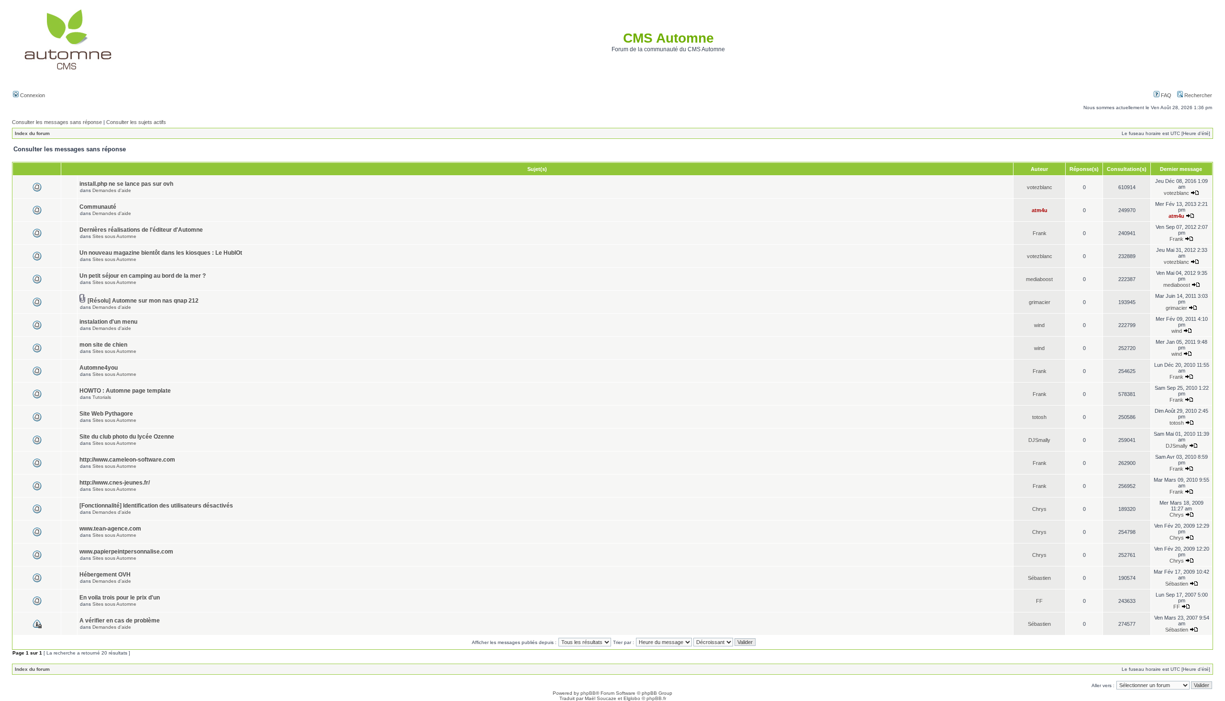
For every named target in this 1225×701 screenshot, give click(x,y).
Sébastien (1039, 578)
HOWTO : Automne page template (125, 390)
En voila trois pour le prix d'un (119, 597)
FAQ (1165, 95)
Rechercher (1197, 95)
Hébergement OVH (105, 574)
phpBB (588, 693)
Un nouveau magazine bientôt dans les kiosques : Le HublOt (160, 252)
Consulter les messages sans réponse (57, 122)
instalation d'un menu (108, 321)
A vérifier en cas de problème (119, 620)
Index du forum (32, 133)
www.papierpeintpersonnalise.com (126, 551)
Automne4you (98, 367)
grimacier (1039, 302)
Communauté (97, 207)
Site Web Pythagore (106, 413)
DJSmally (1039, 440)
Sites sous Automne (114, 236)
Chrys (1039, 509)
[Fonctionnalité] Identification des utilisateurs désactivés (156, 505)
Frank (1040, 233)
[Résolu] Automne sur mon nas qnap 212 (143, 300)
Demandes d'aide (111, 190)
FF (1039, 601)
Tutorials (101, 397)
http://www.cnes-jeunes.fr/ (114, 482)
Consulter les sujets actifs (136, 122)
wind (1039, 325)
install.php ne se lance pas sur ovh (126, 184)
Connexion (32, 95)
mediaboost (1039, 279)
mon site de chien (103, 344)
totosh (1039, 417)
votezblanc (1039, 187)
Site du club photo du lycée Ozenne (126, 436)
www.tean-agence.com (110, 528)
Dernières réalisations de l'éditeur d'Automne (141, 229)
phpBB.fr (656, 698)
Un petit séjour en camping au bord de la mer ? (142, 275)
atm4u (1039, 210)
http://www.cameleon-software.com (127, 459)
